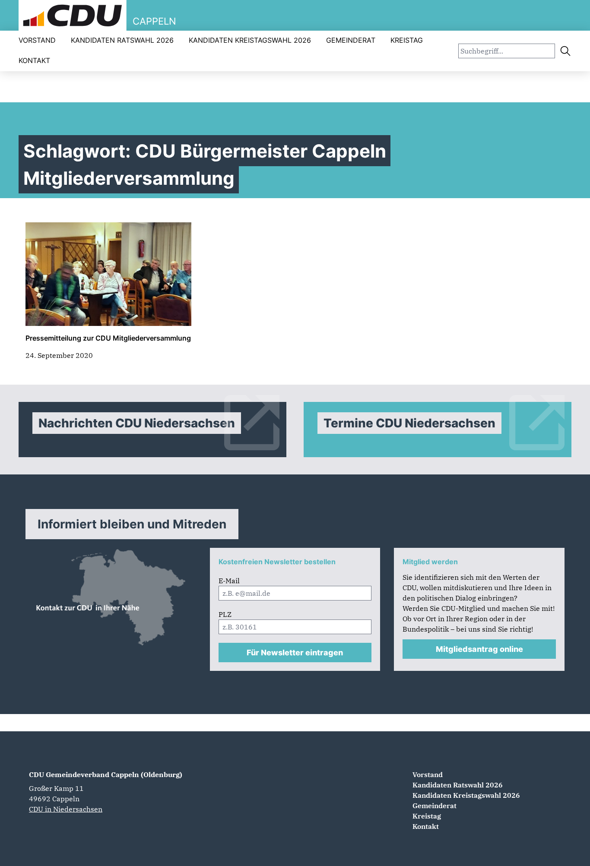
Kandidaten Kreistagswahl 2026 (250, 40)
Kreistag (406, 40)
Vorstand (37, 40)
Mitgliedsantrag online (479, 649)
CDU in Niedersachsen (65, 809)
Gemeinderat (350, 40)
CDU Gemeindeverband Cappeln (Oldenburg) (105, 774)
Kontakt (34, 60)
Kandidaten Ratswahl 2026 (122, 40)
